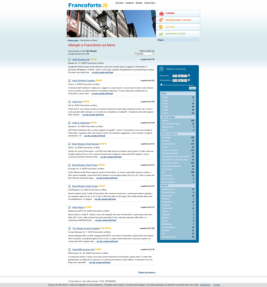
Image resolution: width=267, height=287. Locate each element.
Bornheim (166, 199)
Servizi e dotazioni (169, 134)
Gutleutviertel (167, 208)
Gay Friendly (167, 175)
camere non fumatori (170, 150)
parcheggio (166, 137)
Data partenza (165, 80)
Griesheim (166, 205)
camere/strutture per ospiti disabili (175, 156)
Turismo (170, 13)
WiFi (164, 172)
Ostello (165, 130)
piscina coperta (168, 179)
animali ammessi (169, 144)
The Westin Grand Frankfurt (86, 228)
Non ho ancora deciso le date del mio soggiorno (178, 85)
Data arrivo (164, 76)
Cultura (170, 27)
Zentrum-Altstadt (168, 237)
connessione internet (170, 163)
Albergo (165, 120)
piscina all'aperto (168, 182)
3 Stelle (165, 107)
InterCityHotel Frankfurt (83, 80)
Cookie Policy (149, 3)
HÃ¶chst (165, 211)
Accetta (216, 285)
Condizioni (129, 3)
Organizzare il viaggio (178, 20)
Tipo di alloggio (168, 117)
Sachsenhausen (168, 227)
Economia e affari (175, 34)
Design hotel (167, 169)
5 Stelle (165, 113)
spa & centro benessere (171, 166)
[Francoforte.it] (88, 5)
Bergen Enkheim (168, 192)
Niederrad (166, 215)
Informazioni (205, 285)
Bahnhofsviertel (168, 189)
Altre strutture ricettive (171, 124)
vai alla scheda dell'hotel (102, 72)
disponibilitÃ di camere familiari (175, 160)
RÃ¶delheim (167, 224)
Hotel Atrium (78, 207)
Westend (165, 230)
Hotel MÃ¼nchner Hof (83, 249)
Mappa (161, 40)
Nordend (165, 218)
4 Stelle (165, 110)
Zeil (163, 234)
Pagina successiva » (147, 272)
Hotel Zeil (77, 102)
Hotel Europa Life (81, 59)
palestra (165, 147)
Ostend (165, 221)
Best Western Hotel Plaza (85, 165)
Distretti (164, 185)
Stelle (163, 94)
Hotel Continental (81, 123)
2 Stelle (165, 104)
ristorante (166, 141)
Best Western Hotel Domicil (85, 144)
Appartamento (167, 127)
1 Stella (165, 100)
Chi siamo (119, 3)
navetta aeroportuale (170, 153)
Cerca (192, 88)
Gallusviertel (167, 202)
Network (139, 3)
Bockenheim (167, 196)
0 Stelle (165, 97)
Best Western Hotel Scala (85, 186)
